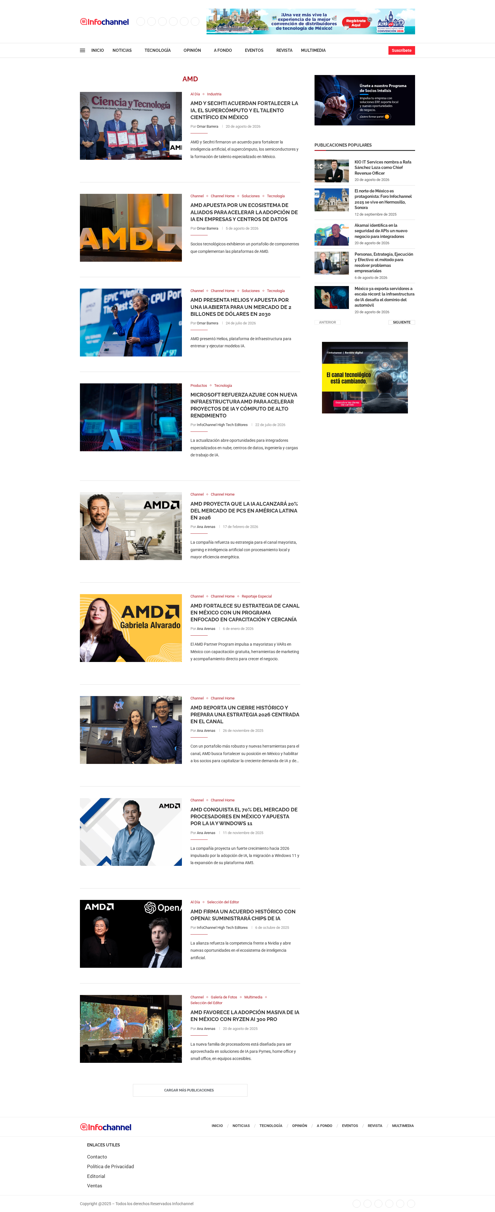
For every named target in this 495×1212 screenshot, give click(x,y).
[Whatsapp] (195, 21)
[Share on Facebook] (239, 168)
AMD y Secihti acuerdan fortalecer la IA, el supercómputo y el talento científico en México (244, 110)
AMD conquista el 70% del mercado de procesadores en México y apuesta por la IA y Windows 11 (244, 817)
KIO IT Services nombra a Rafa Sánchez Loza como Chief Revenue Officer (383, 168)
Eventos (254, 50)
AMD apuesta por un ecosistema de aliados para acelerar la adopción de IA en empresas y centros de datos (244, 212)
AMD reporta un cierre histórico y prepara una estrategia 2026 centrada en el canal (244, 715)
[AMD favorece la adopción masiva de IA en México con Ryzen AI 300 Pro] (131, 1029)
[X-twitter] (368, 1204)
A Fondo (223, 50)
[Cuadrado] (365, 345)
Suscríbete (402, 50)
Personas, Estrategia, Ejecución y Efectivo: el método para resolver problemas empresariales (384, 262)
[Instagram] (162, 21)
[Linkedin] (173, 21)
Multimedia (313, 50)
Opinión (192, 50)
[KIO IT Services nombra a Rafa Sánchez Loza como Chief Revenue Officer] (332, 170)
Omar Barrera (207, 126)
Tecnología (158, 50)
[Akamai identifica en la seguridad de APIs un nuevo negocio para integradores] (332, 234)
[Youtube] (184, 21)
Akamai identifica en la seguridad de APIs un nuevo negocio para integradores (381, 231)
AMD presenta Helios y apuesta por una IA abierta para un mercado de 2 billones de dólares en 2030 (240, 307)
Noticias (122, 50)
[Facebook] (140, 21)
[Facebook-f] (357, 1204)
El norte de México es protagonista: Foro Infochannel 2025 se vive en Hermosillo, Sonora (383, 199)
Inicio (97, 50)
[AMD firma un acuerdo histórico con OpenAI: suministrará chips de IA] (131, 934)
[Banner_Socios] (365, 78)
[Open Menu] (82, 50)
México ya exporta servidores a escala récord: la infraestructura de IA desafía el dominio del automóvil (385, 297)
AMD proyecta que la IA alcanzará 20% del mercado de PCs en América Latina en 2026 (244, 511)
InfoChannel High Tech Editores (222, 425)
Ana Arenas (206, 527)
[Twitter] (151, 21)
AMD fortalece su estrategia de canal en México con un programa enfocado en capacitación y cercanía (244, 613)
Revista (284, 50)
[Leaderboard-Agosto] (311, 11)
